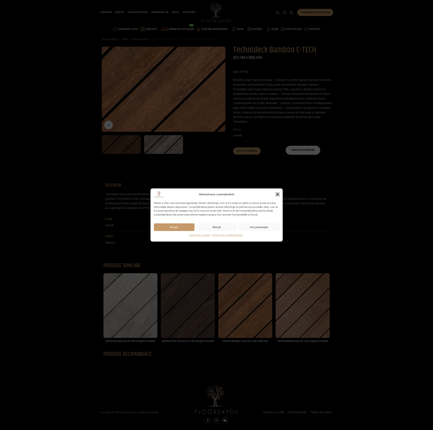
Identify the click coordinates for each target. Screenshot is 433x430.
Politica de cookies (199, 235)
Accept (174, 227)
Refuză (217, 227)
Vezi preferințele (259, 227)
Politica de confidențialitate (227, 235)
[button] (277, 194)
